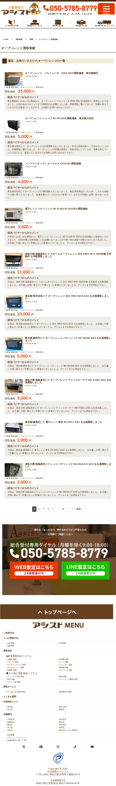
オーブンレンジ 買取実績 (33, 87)
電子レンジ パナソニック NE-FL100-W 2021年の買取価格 (56, 209)
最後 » (79, 509)
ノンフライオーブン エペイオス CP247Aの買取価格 (53, 163)
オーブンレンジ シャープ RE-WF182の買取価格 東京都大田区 (59, 118)
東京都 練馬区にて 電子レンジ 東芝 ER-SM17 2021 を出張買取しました (63, 422)
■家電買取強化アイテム (19, 656)
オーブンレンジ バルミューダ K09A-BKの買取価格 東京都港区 (61, 73)
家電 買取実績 (12, 87)
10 (63, 509)
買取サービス (9, 687)
